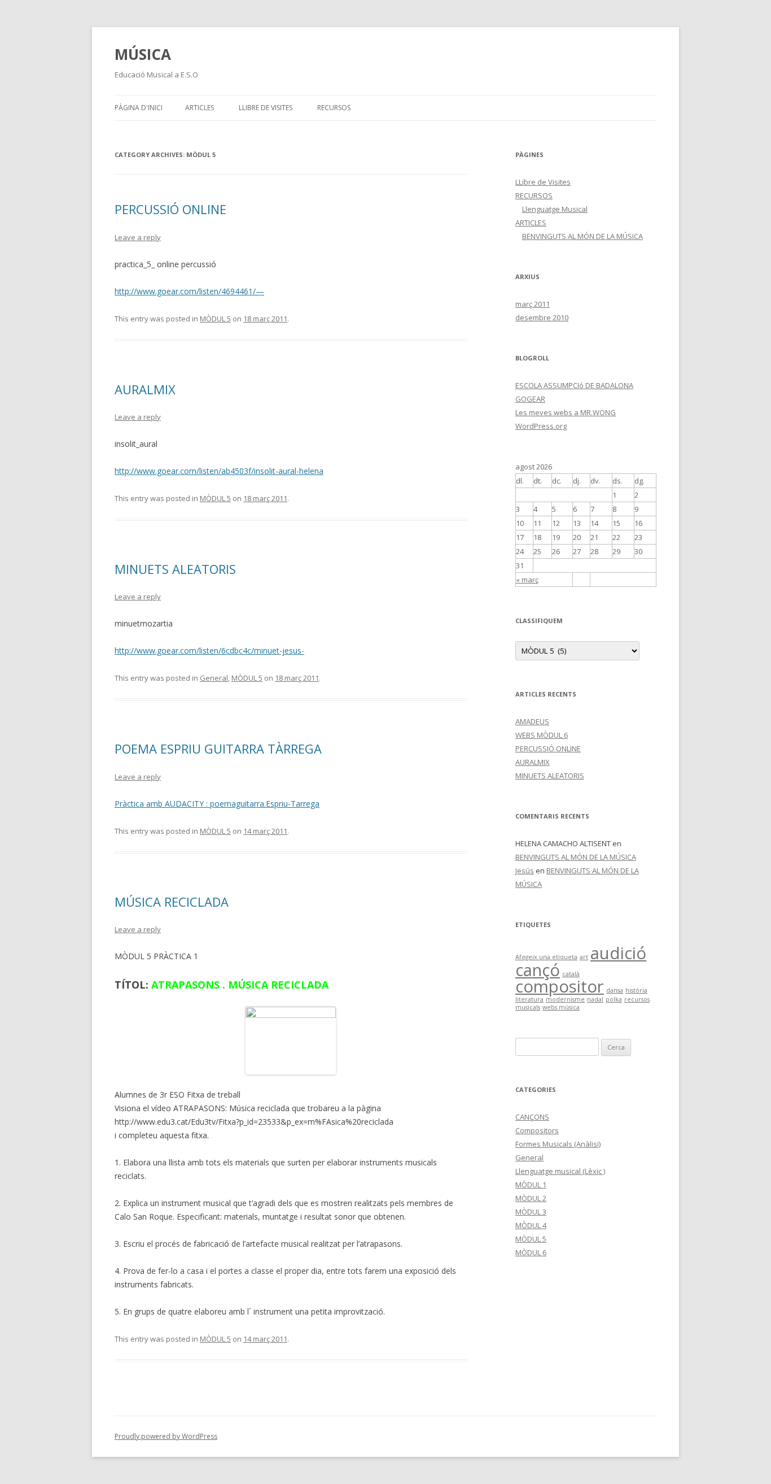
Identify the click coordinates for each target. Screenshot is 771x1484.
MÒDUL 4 (530, 1225)
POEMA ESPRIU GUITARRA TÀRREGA (218, 748)
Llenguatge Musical (555, 209)
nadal (595, 999)
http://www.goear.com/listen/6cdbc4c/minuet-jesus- (209, 650)
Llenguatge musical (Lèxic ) (560, 1171)
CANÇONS (532, 1117)
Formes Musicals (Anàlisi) (558, 1144)
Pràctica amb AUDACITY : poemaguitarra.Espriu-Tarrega (217, 803)
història (636, 990)
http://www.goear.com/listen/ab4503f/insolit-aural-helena (219, 470)
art (584, 957)
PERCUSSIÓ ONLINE (170, 209)
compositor (559, 986)
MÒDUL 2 (530, 1198)
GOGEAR (530, 399)
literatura (529, 999)
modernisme (565, 999)
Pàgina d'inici (139, 107)
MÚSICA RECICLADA (172, 901)
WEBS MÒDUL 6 (541, 735)
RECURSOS (334, 107)
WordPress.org (541, 426)
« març (527, 580)
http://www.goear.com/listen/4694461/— (189, 291)
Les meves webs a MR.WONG (565, 412)
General (214, 678)
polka (614, 999)
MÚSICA (143, 54)
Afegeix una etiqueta (546, 957)
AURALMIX (145, 389)
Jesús (524, 870)
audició (618, 953)
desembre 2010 (541, 317)
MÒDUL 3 (530, 1212)
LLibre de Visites (265, 107)
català (571, 974)
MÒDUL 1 (530, 1185)
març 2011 (532, 304)
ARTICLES (199, 107)
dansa (614, 990)
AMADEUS (532, 721)
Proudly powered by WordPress (166, 1436)
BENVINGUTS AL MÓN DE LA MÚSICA (582, 236)
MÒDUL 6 (530, 1252)
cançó (537, 970)
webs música (561, 1007)
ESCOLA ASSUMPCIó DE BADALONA (574, 385)
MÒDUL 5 (215, 319)
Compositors (537, 1130)
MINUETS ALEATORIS (175, 568)
